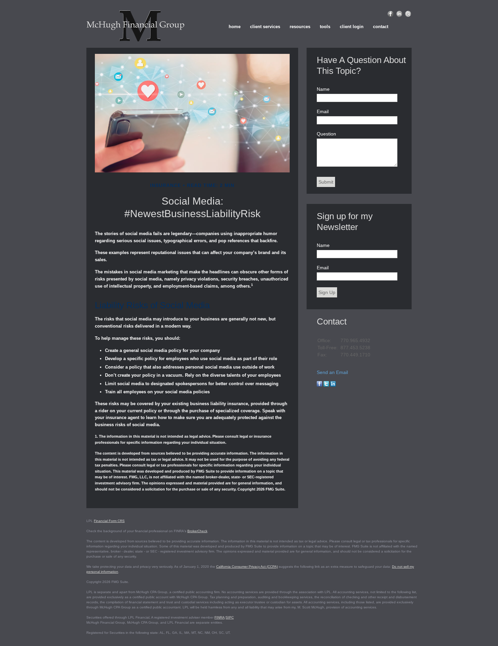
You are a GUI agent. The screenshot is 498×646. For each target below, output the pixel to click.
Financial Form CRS (109, 521)
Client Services (265, 26)
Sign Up (326, 292)
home (235, 26)
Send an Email (332, 372)
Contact (380, 26)
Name (323, 89)
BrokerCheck (197, 531)
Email (323, 111)
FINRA (219, 617)
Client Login (352, 26)
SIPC (230, 617)
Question (326, 134)
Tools (325, 26)
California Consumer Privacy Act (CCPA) (247, 566)
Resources (300, 26)
